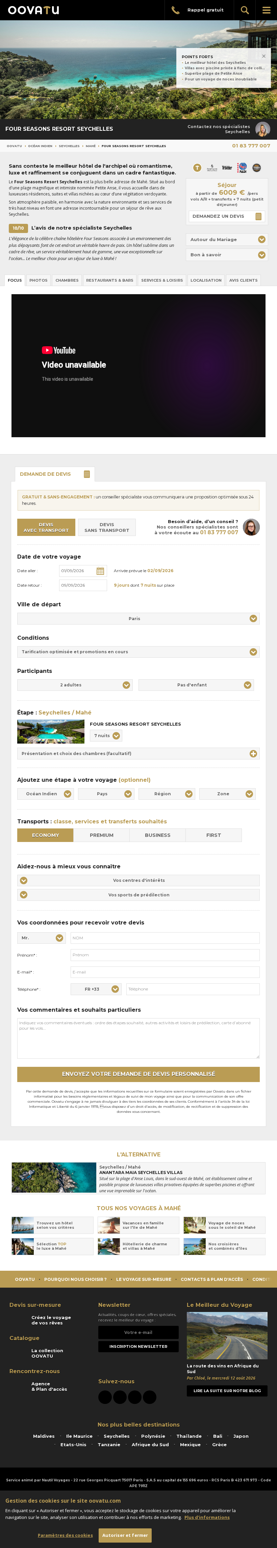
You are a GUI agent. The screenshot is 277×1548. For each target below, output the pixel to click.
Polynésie (153, 1436)
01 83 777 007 (251, 145)
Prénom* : (27, 955)
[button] (227, 239)
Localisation (206, 280)
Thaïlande (189, 1436)
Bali (217, 1436)
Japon (241, 1436)
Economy (45, 835)
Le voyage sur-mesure (143, 1279)
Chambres (67, 280)
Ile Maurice (79, 1436)
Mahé (91, 146)
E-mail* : (25, 972)
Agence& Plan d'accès (49, 1386)
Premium (102, 835)
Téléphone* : (29, 989)
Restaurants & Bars (109, 280)
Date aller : (27, 570)
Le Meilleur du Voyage (219, 1305)
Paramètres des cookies (65, 1535)
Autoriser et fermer (125, 1535)
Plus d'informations (207, 1517)
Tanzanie (109, 1444)
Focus (15, 280)
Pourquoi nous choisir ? (75, 1279)
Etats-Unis (73, 1444)
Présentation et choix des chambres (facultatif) (76, 753)
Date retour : (29, 585)
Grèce (219, 1444)
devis (45, 474)
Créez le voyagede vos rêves (51, 1320)
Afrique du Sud (150, 1444)
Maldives (44, 1436)
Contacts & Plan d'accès (212, 1279)
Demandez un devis (218, 216)
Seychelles (69, 146)
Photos (38, 280)
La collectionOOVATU (47, 1353)
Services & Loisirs (162, 280)
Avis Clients (243, 280)
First (213, 835)
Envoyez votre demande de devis (138, 1074)
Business (158, 835)
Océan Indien (40, 146)
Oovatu (14, 146)
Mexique (190, 1444)
